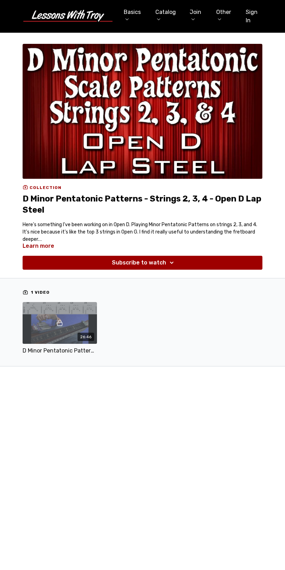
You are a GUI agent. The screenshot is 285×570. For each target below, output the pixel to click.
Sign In (252, 16)
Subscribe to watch (139, 262)
